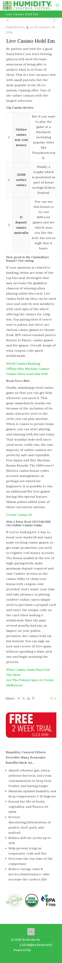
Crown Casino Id (19, 515)
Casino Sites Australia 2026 (27, 374)
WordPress (40, 950)
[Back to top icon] (31, 931)
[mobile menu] (57, 5)
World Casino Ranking (23, 363)
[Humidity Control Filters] (27, 5)
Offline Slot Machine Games (27, 369)
